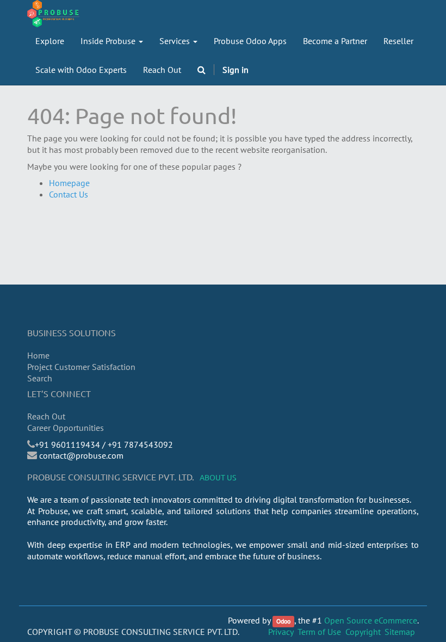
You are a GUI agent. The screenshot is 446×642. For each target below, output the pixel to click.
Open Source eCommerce (370, 620)
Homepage (69, 182)
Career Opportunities (65, 427)
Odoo (283, 621)
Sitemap (400, 631)
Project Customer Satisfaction (81, 366)
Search (39, 378)
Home (38, 355)
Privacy (281, 631)
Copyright (363, 631)
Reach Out (46, 416)
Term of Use (319, 631)
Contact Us (68, 194)
